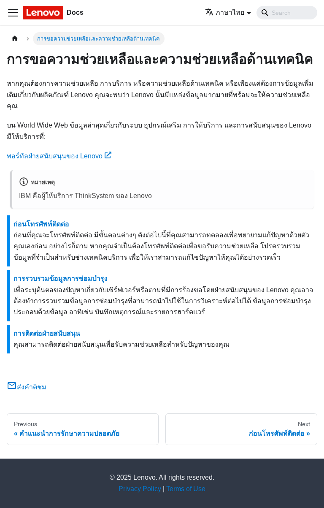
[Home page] (15, 38)
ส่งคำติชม (31, 387)
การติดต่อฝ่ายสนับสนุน (47, 333)
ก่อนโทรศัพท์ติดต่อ (41, 224)
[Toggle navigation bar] (13, 12)
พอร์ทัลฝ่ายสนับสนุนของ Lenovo (55, 156)
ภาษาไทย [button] (230, 12)
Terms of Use (185, 488)
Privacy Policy (140, 488)
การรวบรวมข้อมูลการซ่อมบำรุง (61, 278)
